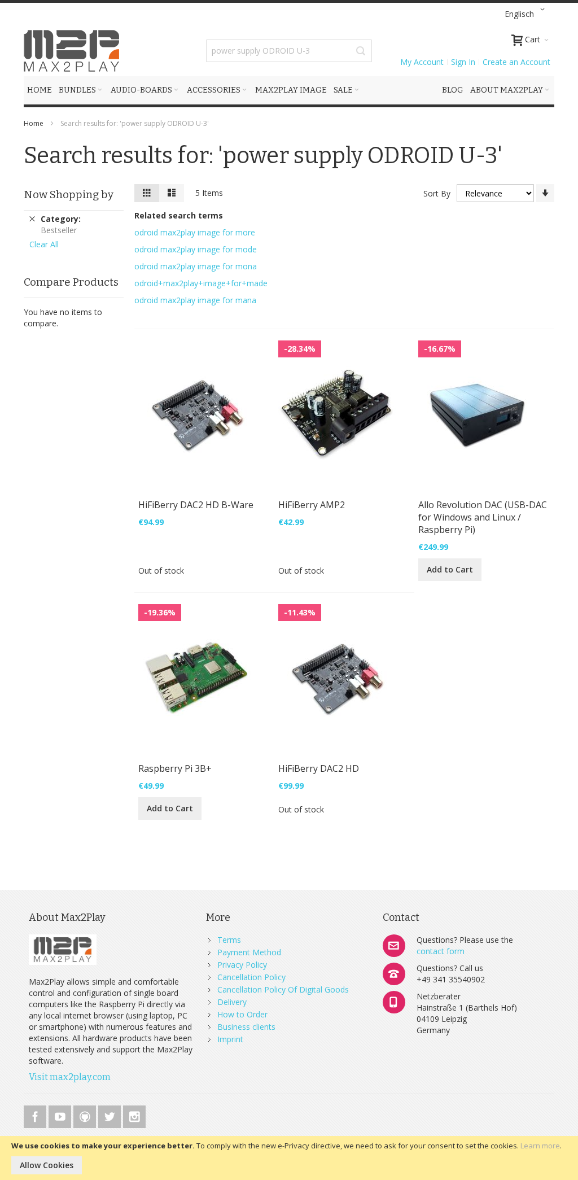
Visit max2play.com (70, 1077)
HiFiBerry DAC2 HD (318, 768)
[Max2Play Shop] (72, 51)
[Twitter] (110, 1114)
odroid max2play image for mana (195, 300)
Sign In (463, 61)
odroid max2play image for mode (195, 249)
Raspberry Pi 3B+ (175, 768)
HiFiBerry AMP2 (311, 505)
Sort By (436, 193)
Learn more (540, 1145)
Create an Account (516, 61)
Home (34, 123)
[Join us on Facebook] (36, 1114)
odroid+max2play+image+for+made (201, 283)
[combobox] (288, 51)
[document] (289, 1158)
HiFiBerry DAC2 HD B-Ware (195, 505)
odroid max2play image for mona (195, 266)
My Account (422, 61)
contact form (441, 951)
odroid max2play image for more (194, 232)
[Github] (85, 1114)
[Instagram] (134, 1114)
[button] (527, 14)
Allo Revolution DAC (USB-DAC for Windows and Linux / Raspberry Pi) (482, 517)
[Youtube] (61, 1114)
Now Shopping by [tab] (68, 194)
